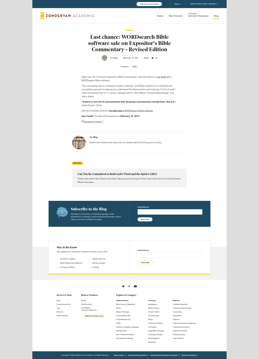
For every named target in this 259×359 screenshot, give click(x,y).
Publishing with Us (63, 304)
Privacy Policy (119, 355)
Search (217, 3)
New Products (86, 304)
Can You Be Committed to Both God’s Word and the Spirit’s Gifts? (129, 178)
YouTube (135, 286)
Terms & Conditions (188, 355)
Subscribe (145, 219)
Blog (58, 300)
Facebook (156, 57)
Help (58, 308)
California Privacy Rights (137, 355)
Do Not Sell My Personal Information (163, 355)
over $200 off (163, 77)
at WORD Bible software (131, 110)
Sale (135, 67)
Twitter (153, 57)
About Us (60, 312)
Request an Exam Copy (149, 4)
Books (83, 300)
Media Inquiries (62, 316)
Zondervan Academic (67, 15)
